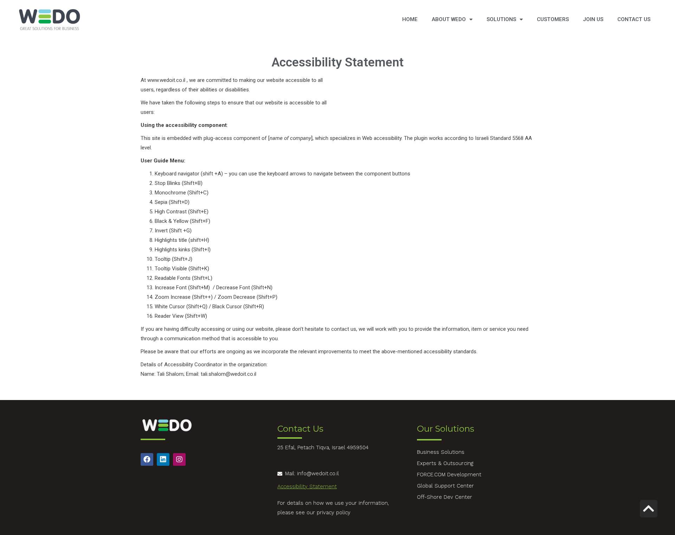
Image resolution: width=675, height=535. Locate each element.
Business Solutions (440, 452)
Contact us (633, 19)
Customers (553, 19)
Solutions (501, 19)
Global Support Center (445, 486)
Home (410, 19)
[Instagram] (179, 459)
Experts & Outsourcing (445, 463)
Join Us (593, 19)
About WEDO (449, 19)
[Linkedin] (163, 459)
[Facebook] (147, 459)
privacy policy (334, 512)
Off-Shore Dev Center (444, 497)
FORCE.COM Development (449, 474)
